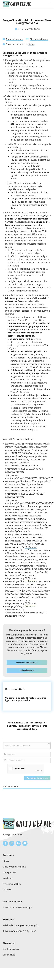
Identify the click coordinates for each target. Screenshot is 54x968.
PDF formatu (31, 547)
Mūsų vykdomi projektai (14, 866)
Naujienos (8, 878)
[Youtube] (25, 843)
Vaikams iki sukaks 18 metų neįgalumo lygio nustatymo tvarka (25, 699)
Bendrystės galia (11, 949)
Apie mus (8, 855)
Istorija (6, 861)
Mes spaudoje (9, 872)
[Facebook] (5, 843)
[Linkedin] (18, 843)
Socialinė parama (14, 39)
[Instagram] (11, 843)
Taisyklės (7, 889)
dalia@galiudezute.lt (13, 834)
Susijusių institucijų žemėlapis (17, 907)
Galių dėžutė (9, 954)
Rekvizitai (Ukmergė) (20, 925)
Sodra (31, 44)
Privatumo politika (12, 883)
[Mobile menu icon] (49, 4)
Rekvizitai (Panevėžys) (19, 931)
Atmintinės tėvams (39, 39)
